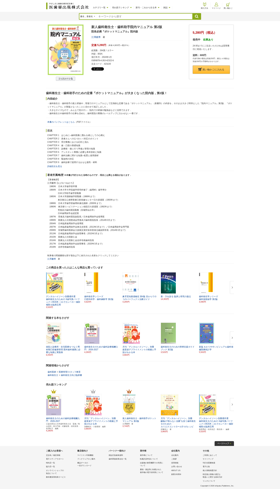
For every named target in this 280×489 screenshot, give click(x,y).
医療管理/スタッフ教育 (70, 372)
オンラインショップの (55, 471)
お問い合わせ (176, 466)
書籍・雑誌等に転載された (151, 470)
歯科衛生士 (53, 375)
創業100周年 (176, 474)
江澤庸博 (95, 37)
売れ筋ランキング (120, 7)
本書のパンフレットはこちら (61, 122)
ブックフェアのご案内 (86, 459)
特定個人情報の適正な (212, 475)
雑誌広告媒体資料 (116, 455)
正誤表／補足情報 (53, 455)
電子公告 (206, 466)
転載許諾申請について (149, 459)
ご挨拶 (174, 459)
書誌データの (84, 464)
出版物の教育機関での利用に (151, 464)
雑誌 (165, 7)
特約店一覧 (50, 463)
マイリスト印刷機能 (85, 455)
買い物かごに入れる (213, 69)
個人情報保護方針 (210, 470)
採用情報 (174, 463)
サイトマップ (208, 459)
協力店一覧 (50, 466)
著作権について (146, 455)
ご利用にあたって (210, 455)
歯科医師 (52, 372)
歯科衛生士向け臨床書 (71, 375)
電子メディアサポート (55, 459)
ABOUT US (175, 470)
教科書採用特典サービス (56, 477)
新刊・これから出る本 (146, 7)
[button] (231, 287)
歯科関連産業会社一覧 (118, 459)
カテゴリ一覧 (99, 7)
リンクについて (209, 481)
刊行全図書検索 (209, 463)
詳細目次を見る (54, 166)
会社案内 (174, 455)
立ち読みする (64, 79)
